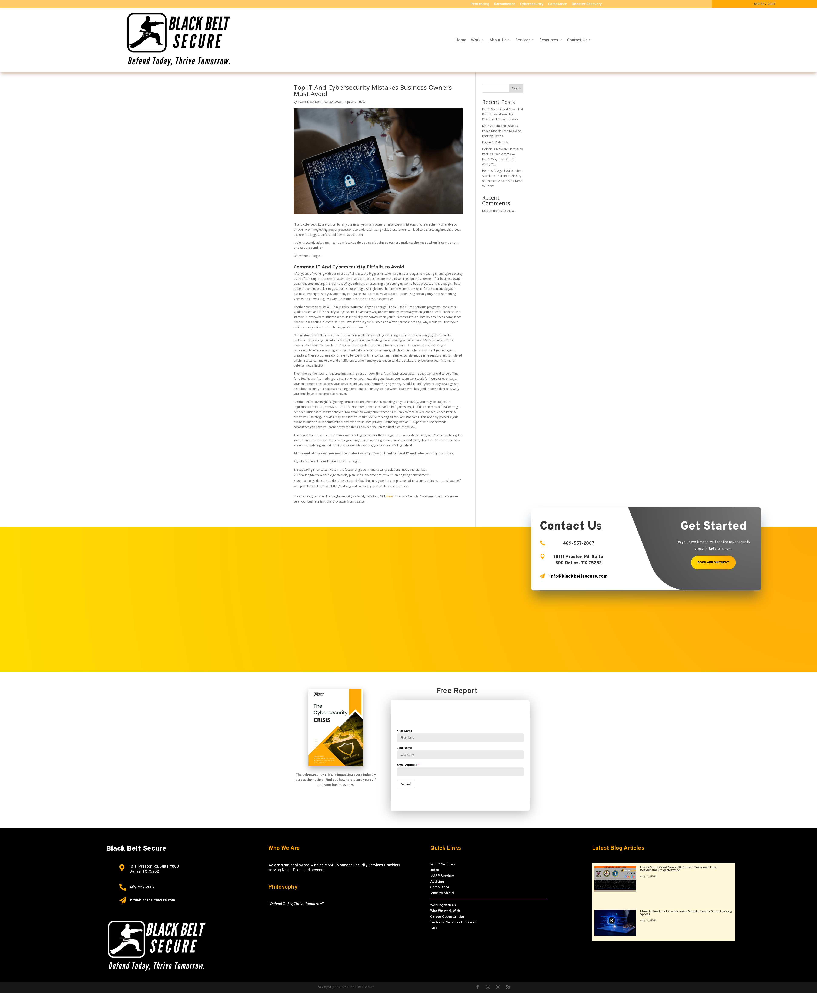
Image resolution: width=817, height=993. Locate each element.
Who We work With (445, 911)
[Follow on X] (488, 987)
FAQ (433, 928)
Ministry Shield (442, 893)
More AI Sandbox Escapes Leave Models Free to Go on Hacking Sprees (501, 131)
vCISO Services (442, 864)
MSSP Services (442, 876)
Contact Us (577, 40)
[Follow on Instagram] (498, 987)
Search (516, 88)
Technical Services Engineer (453, 922)
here (390, 496)
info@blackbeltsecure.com (152, 900)
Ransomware (504, 4)
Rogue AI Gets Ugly (495, 142)
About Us (498, 40)
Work (476, 40)
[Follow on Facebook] (477, 987)
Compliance (557, 4)
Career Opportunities (447, 917)
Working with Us (443, 905)
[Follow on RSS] (508, 987)
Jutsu (434, 870)
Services (523, 40)
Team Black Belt (309, 101)
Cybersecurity (531, 4)
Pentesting (480, 4)
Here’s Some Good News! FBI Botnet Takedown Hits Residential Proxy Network (502, 114)
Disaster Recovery (587, 4)
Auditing (437, 881)
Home (460, 40)
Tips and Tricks (355, 101)
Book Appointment (713, 562)
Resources (548, 40)
